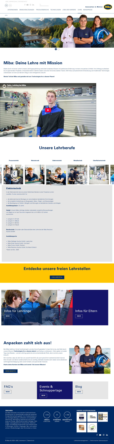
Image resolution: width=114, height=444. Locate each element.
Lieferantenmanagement (81, 440)
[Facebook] (24, 5)
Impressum (13, 1)
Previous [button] (14, 173)
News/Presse (87, 9)
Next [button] (100, 173)
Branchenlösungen (27, 9)
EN (10, 5)
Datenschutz (22, 1)
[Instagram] (30, 5)
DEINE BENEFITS (10, 371)
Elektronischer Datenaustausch (99, 440)
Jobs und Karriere (69, 9)
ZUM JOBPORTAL (57, 277)
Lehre (80, 9)
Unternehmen (13, 9)
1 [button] (56, 49)
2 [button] (58, 49)
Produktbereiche (42, 9)
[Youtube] (27, 5)
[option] (57, 30)
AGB (7, 1)
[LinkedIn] (33, 5)
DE (6, 5)
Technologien (55, 9)
